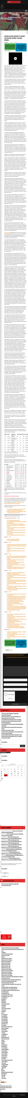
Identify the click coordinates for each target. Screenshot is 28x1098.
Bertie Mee (3, 999)
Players (2, 1043)
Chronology (3, 1005)
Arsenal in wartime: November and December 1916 (16, 627)
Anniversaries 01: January (6, 958)
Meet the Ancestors (5, 1038)
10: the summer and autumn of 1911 (13, 540)
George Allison (4, 1016)
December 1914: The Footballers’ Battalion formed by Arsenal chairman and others (16, 589)
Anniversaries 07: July (5, 967)
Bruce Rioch (3, 1002)
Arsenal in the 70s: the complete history (9, 988)
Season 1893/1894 (5, 1049)
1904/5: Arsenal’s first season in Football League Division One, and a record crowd (11, 717)
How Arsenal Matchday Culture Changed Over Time (11, 734)
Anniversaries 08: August (6, 969)
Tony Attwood (20, 42)
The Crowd (3, 1063)
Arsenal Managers (5, 991)
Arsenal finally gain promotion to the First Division (11, 719)
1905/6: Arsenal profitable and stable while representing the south (9, 714)
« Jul (2, 778)
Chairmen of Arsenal (5, 1004)
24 (1, 775)
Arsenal (11, 650)
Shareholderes (4, 1057)
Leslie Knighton (4, 1034)
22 (18, 773)
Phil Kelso (3, 1041)
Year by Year (3, 1078)
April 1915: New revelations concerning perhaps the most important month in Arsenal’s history (16, 509)
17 (1, 773)
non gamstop (2, 1089)
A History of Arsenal (5, 955)
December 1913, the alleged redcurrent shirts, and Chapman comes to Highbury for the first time (16, 568)
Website (5, 687)
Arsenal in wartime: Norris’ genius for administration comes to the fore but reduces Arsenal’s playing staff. (16, 607)
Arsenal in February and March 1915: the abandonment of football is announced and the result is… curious (16, 597)
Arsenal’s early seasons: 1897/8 (7, 730)
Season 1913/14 (4, 1048)
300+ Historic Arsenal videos (7, 954)
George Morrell (4, 1019)
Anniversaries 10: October (6, 972)
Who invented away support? (7, 1072)
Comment (6, 665)
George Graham (4, 1017)
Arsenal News (4, 876)
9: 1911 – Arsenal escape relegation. (13, 539)
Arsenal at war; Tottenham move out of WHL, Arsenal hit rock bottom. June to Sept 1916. (16, 624)
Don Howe (3, 1011)
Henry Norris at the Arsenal (6, 1026)
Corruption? (3, 1010)
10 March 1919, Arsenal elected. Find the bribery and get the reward (14, 502)
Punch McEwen (4, 1045)
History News (4, 1029)
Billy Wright (3, 1001)
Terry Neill (3, 1058)
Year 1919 (3, 1076)
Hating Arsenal (4, 1023)
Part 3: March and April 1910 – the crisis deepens (15, 523)
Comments (3, 1007)
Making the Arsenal (5, 1037)
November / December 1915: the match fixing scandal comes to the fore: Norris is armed (16, 512)
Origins (2, 1040)
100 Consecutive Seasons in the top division (10, 947)
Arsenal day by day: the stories (7, 982)
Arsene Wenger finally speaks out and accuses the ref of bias (16, 657)
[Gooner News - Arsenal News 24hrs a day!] (4, 760)
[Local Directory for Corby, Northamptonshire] (3, 1082)
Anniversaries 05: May (5, 964)
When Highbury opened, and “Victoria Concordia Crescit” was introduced (15, 560)
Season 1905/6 (4, 1051)
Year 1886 (3, 1075)
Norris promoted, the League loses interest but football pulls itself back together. (15, 602)
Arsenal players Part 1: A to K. (7, 994)
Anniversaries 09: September (7, 970)
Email (5, 682)
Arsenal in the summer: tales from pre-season (10, 990)
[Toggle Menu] (26, 10)
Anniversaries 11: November (6, 973)
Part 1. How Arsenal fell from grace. (13, 520)
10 (1, 771)
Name (5, 677)
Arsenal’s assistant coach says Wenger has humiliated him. (13, 654)
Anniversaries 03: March (6, 961)
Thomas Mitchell (4, 1064)
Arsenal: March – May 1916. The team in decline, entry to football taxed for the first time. (17, 619)
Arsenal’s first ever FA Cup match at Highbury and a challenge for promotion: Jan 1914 (16, 573)
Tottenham (3, 1067)
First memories (4, 1014)
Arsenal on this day (5, 993)
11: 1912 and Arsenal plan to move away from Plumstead (16, 544)
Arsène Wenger (4, 997)
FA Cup (2, 1013)
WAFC (2, 1069)
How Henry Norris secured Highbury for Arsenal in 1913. (17, 556)
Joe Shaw (3, 1032)
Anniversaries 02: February (6, 960)
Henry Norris (3, 1025)
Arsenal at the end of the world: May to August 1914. (16, 580)
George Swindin (4, 1020)
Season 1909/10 (4, 1052)
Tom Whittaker (4, 1066)
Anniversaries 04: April (5, 963)
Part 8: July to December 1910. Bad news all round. (16, 535)
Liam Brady (3, 1035)
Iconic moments (4, 1031)
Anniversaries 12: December (6, 975)
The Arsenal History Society (6, 1060)
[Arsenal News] (4, 742)
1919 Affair (3, 952)
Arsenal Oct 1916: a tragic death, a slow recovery (15, 626)
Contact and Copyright (6, 1008)
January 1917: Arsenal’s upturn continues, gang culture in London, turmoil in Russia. (16, 632)
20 (11, 773)
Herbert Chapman (5, 1028)
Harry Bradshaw (4, 1022)
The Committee (4, 1061)
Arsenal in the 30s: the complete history (9, 987)
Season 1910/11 (4, 1054)
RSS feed (12, 881)
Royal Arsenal (4, 1046)
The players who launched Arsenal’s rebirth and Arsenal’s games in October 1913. (15, 563)
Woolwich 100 (4, 1073)
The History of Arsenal (14, 17)
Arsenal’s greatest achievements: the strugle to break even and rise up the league (12, 732)
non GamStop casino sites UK (5, 1086)
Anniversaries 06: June (5, 966)
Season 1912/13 (4, 1055)
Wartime (3, 1070)
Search (22, 745)
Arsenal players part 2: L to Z (7, 996)
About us (3, 957)
